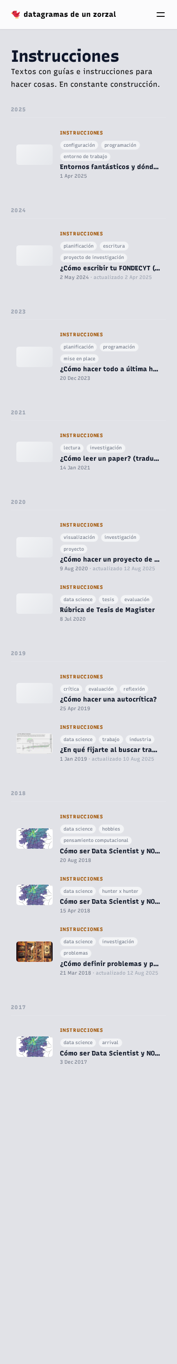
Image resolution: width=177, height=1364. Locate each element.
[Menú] (161, 14)
